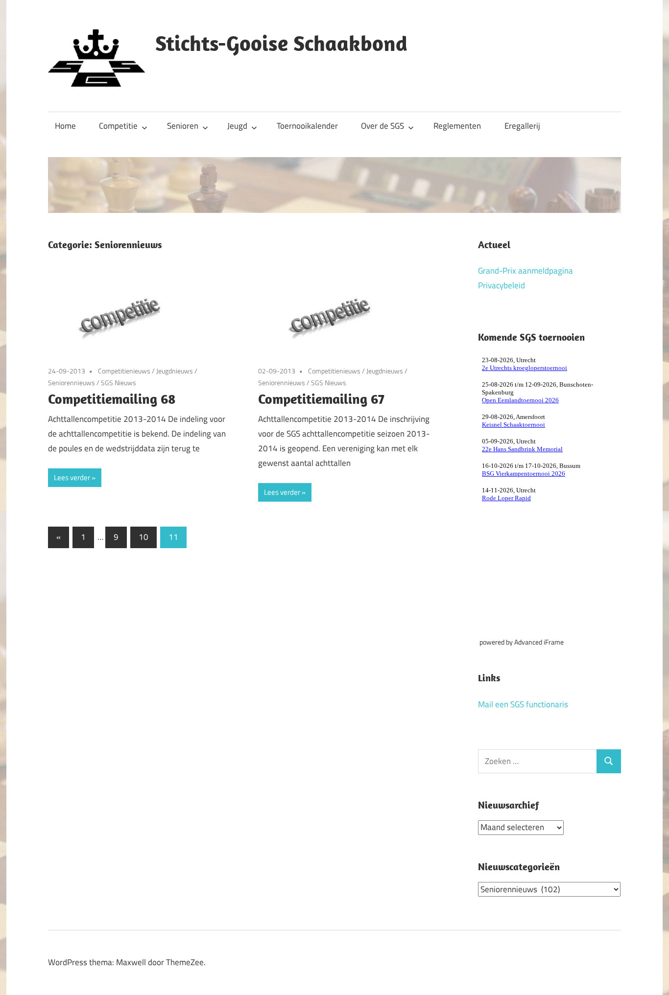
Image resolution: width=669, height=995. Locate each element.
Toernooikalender (307, 125)
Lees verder (72, 477)
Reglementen (457, 125)
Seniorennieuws (71, 382)
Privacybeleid (501, 285)
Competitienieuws (124, 371)
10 (143, 537)
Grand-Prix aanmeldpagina (525, 270)
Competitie (118, 125)
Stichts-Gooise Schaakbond (281, 43)
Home (65, 125)
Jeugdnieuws (174, 371)
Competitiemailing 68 (112, 398)
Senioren (182, 125)
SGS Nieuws (118, 382)
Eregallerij (522, 125)
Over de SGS (382, 125)
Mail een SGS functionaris (523, 704)
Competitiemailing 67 (321, 398)
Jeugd (237, 125)
